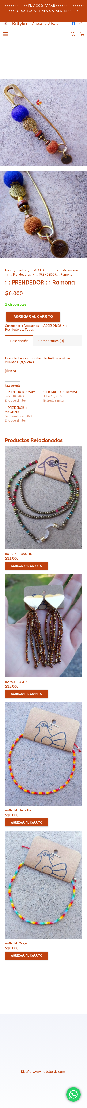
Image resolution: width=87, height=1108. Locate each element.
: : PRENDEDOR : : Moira (20, 392)
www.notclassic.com (49, 1072)
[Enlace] (5, 23)
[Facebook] (73, 23)
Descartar (43, 16)
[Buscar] (73, 34)
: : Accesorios (69, 270)
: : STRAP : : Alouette (18, 553)
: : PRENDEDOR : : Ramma (60, 392)
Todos (21, 270)
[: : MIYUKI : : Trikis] (43, 885)
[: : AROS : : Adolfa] (43, 625)
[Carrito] (82, 34)
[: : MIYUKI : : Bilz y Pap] (43, 754)
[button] (80, 85)
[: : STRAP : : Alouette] (43, 497)
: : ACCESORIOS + (43, 270)
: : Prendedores (20, 274)
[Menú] (6, 34)
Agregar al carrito (33, 316)
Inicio (8, 270)
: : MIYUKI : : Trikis (16, 943)
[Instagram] (80, 23)
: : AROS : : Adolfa (16, 681)
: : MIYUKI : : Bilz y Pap (18, 810)
